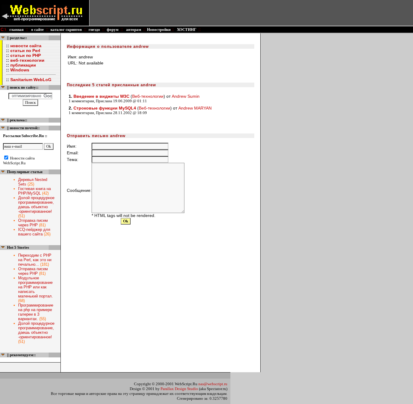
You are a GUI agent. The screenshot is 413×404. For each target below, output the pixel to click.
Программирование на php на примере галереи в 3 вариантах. (35, 312)
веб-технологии (27, 60)
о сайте (37, 29)
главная (16, 29)
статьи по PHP (25, 55)
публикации (23, 65)
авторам (133, 29)
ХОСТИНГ (186, 29)
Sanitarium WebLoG (30, 79)
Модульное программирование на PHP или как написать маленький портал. (35, 287)
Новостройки (159, 29)
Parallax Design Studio (179, 388)
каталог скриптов (66, 29)
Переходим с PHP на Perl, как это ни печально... (34, 260)
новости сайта (25, 45)
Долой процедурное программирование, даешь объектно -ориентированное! (36, 204)
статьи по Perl (25, 50)
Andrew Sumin (186, 96)
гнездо (94, 29)
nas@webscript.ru (212, 384)
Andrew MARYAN (195, 108)
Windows (19, 69)
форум (112, 29)
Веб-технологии (148, 96)
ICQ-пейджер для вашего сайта (34, 231)
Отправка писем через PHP (33, 222)
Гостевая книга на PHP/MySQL (34, 190)
